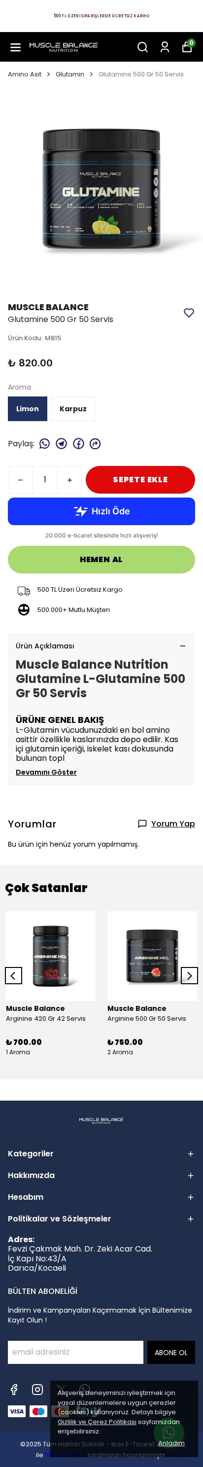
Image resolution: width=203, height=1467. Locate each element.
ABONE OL (171, 1353)
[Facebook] (14, 1389)
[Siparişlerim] (165, 47)
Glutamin (70, 74)
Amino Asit (24, 74)
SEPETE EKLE (140, 479)
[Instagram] (37, 1389)
